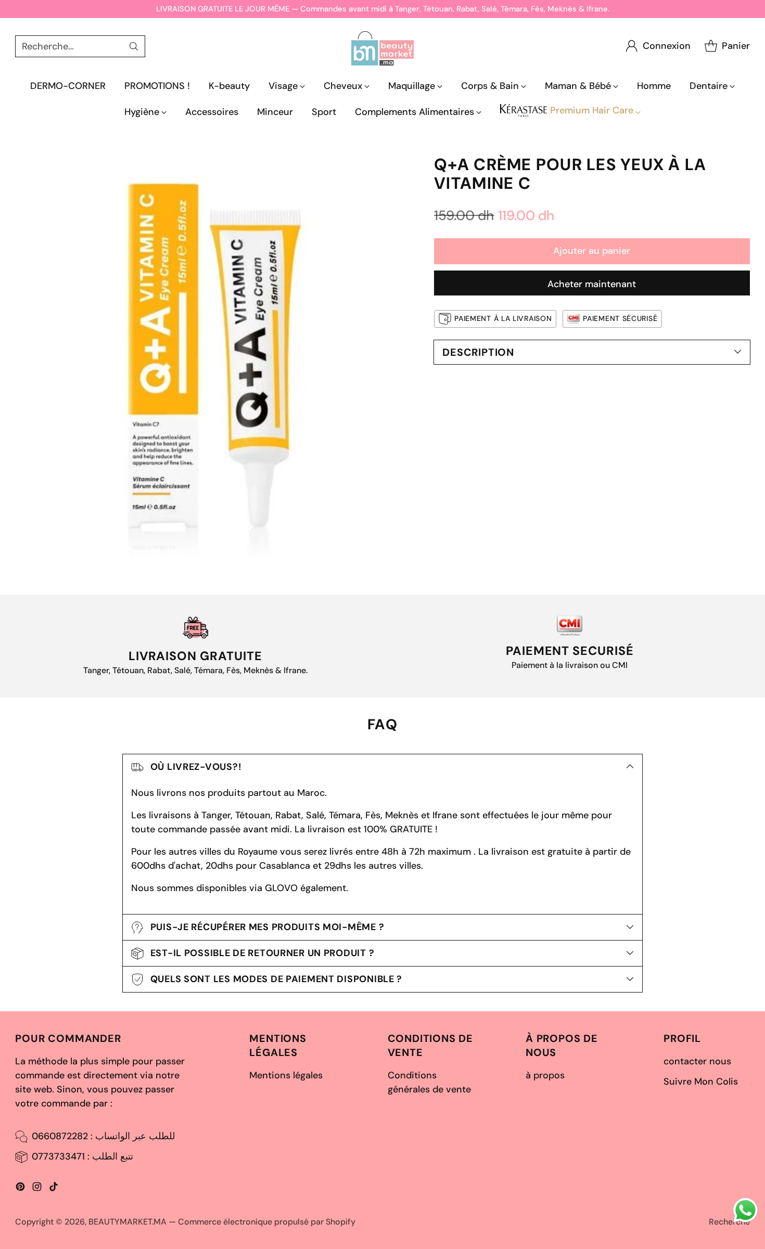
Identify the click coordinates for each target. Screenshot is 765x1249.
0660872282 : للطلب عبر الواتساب (103, 1136)
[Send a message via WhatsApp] (745, 1210)
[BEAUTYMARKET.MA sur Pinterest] (20, 1188)
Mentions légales (286, 1075)
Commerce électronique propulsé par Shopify (266, 1221)
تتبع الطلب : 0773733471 (82, 1156)
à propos (545, 1075)
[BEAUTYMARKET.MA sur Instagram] (37, 1188)
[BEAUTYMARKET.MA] (382, 46)
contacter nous (697, 1061)
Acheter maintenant (591, 284)
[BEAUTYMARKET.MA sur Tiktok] (53, 1188)
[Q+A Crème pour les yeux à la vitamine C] (216, 356)
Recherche (729, 1221)
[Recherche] (133, 46)
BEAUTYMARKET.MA (127, 1221)
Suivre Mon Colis (701, 1081)
